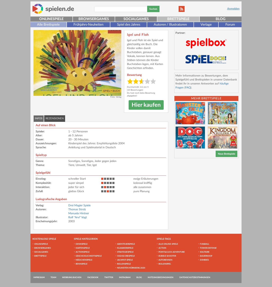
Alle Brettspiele (48, 24)
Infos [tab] (38, 118)
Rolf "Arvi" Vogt (77, 217)
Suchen (153, 9)
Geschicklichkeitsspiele (89, 256)
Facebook (92, 277)
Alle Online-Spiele (168, 244)
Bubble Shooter (167, 256)
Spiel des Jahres (128, 24)
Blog (220, 19)
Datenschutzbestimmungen (194, 277)
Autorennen (165, 260)
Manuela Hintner (78, 213)
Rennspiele (81, 264)
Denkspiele (82, 244)
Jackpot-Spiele (125, 260)
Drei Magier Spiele (79, 205)
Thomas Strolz (77, 209)
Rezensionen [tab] (55, 118)
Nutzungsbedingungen (160, 277)
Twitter (108, 277)
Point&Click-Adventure (172, 252)
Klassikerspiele (125, 248)
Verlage (206, 24)
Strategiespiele (125, 252)
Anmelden (233, 8)
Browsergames (93, 19)
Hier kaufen (146, 105)
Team (53, 277)
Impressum (39, 277)
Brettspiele (178, 19)
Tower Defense (208, 248)
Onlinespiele (51, 19)
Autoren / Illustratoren (170, 24)
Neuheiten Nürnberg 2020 (131, 268)
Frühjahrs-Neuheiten (88, 24)
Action (162, 248)
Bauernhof (206, 256)
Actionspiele (83, 252)
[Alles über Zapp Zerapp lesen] (222, 113)
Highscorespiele (126, 256)
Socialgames (136, 19)
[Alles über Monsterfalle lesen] (190, 113)
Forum (230, 24)
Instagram (124, 277)
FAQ (188, 87)
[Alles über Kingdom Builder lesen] (222, 137)
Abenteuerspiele (126, 244)
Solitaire (204, 252)
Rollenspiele (124, 264)
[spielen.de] (53, 8)
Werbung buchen (71, 277)
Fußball (204, 244)
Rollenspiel (165, 264)
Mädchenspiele (84, 260)
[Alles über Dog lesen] (190, 137)
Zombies (204, 260)
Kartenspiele (83, 248)
